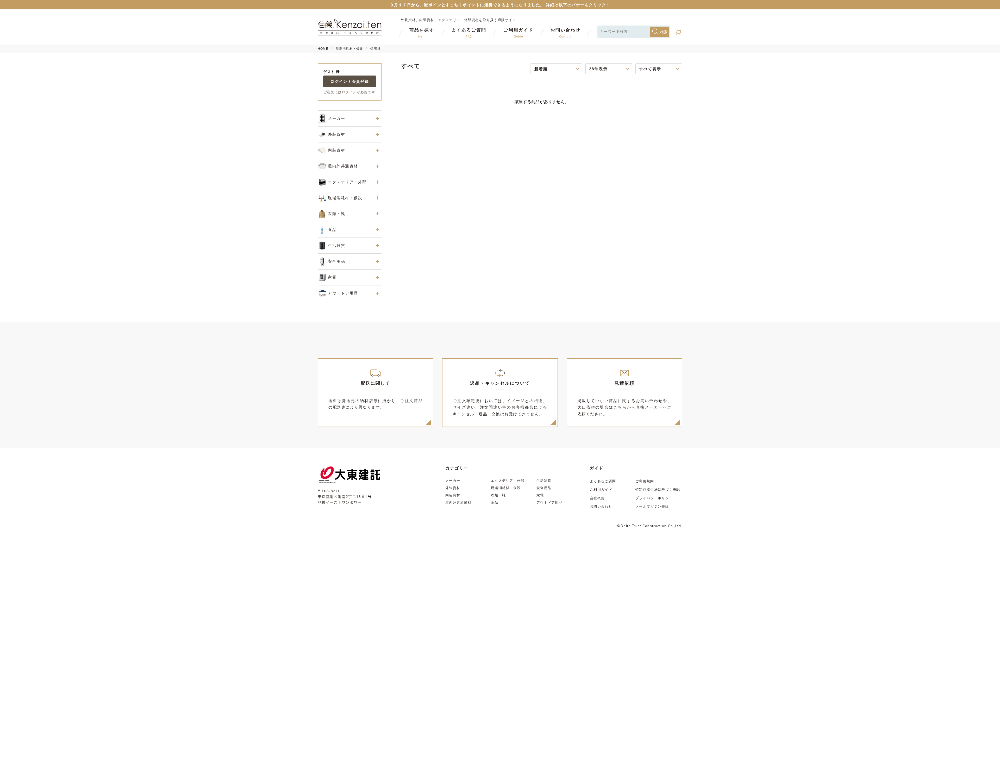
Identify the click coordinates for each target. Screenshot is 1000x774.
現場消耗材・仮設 (349, 48)
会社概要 (597, 498)
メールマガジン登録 (652, 506)
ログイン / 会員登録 (349, 81)
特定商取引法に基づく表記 (657, 489)
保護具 (375, 48)
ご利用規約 (644, 481)
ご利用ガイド (601, 489)
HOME (323, 48)
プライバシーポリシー (654, 498)
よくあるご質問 (603, 481)
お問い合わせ (601, 506)
